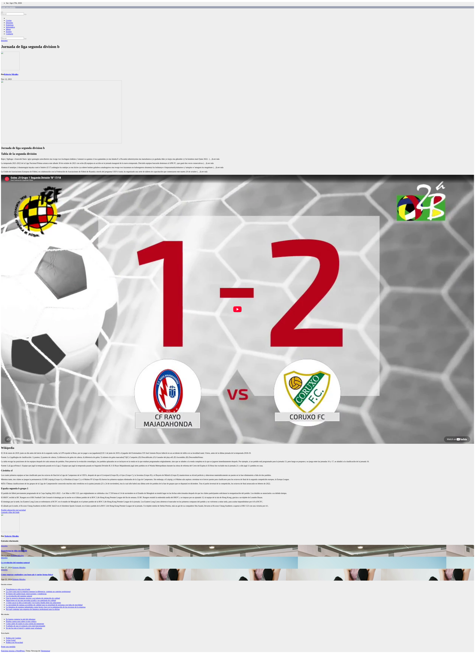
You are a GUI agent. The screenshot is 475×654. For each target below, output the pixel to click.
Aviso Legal (10, 640)
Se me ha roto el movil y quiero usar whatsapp (24, 628)
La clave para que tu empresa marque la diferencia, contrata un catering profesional (38, 591)
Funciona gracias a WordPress (13, 651)
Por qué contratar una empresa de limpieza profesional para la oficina (33, 609)
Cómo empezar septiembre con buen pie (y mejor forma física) (27, 575)
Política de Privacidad (14, 642)
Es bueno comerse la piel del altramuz (20, 619)
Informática (10, 27)
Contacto (9, 34)
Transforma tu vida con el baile (14, 551)
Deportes (9, 23)
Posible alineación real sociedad (13, 510)
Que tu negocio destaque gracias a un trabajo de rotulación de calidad (33, 598)
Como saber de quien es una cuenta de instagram (25, 624)
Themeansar (45, 651)
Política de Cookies (13, 638)
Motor (8, 29)
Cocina (9, 20)
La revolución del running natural (15, 563)
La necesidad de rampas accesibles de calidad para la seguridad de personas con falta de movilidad (44, 605)
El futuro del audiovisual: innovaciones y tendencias (26, 594)
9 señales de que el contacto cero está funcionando (25, 626)
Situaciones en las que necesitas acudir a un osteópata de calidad (31, 600)
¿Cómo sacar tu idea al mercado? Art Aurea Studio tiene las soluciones (33, 603)
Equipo (9, 32)
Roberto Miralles (11, 74)
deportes (4, 41)
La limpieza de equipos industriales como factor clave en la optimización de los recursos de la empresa (45, 607)
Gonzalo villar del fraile (10, 512)
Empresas (9, 25)
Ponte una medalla (8, 7)
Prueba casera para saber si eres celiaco (21, 621)
